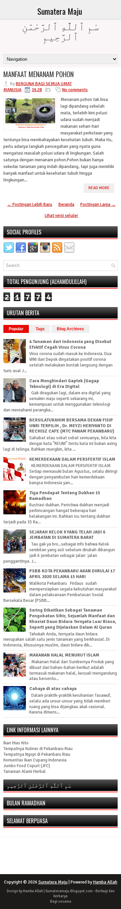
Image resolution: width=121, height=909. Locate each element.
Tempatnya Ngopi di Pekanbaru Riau (36, 754)
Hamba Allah (105, 882)
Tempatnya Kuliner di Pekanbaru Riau (38, 748)
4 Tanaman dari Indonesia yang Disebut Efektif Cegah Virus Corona (70, 344)
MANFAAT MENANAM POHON (38, 74)
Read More (99, 187)
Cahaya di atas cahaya (53, 688)
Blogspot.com (81, 891)
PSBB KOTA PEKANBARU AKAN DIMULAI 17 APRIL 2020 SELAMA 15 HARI (72, 573)
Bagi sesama (60, 901)
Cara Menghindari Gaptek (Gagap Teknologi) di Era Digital (64, 383)
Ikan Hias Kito (16, 743)
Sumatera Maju (59, 11)
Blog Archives (70, 329)
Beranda (66, 204)
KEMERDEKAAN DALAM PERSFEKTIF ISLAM (72, 459)
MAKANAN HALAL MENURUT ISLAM (64, 655)
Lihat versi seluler (61, 215)
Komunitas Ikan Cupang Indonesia (35, 760)
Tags (40, 329)
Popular (16, 329)
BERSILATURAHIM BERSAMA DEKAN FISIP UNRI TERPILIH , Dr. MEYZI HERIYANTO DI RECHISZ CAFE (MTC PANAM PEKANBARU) (71, 425)
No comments (75, 90)
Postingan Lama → (98, 204)
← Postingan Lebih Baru (29, 204)
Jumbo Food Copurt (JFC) (26, 766)
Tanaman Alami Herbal (24, 771)
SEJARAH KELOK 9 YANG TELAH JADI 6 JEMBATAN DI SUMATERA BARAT (67, 535)
